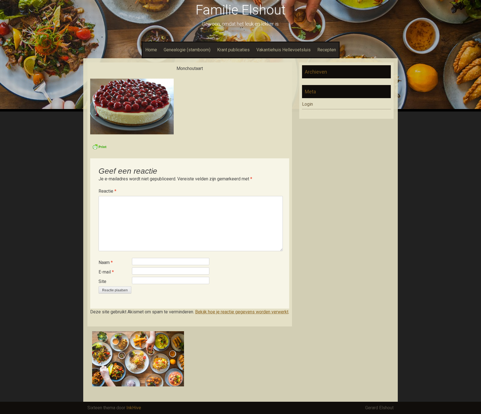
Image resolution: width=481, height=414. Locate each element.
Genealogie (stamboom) (187, 49)
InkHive (133, 407)
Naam (106, 262)
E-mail (106, 272)
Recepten (326, 49)
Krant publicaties (233, 49)
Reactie (107, 191)
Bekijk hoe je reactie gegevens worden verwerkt (241, 311)
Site (102, 281)
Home (151, 49)
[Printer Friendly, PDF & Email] (99, 146)
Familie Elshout (241, 10)
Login (307, 104)
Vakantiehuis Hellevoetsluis (283, 49)
